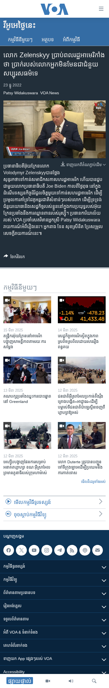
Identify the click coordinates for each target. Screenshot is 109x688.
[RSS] (72, 550)
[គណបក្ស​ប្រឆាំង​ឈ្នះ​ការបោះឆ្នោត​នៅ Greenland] (27, 370)
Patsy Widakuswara (20, 93)
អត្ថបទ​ (48, 39)
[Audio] (71, 681)
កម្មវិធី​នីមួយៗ (20, 39)
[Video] (47, 681)
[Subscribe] (97, 550)
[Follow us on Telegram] (59, 550)
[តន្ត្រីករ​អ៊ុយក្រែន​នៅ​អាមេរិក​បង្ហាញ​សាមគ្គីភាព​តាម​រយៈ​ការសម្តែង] (27, 309)
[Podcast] (84, 550)
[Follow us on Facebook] (8, 550)
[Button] (14, 258)
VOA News (49, 93)
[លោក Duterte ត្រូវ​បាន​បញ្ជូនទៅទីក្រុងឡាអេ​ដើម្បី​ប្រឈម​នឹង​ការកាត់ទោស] (82, 435)
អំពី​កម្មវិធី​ (71, 39)
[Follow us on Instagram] (46, 550)
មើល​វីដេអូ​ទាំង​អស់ (93, 482)
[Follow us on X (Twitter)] (21, 550)
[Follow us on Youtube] (34, 550)
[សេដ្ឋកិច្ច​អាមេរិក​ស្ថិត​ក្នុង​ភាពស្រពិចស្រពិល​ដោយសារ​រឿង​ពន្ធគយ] (82, 309)
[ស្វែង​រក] (94, 681)
